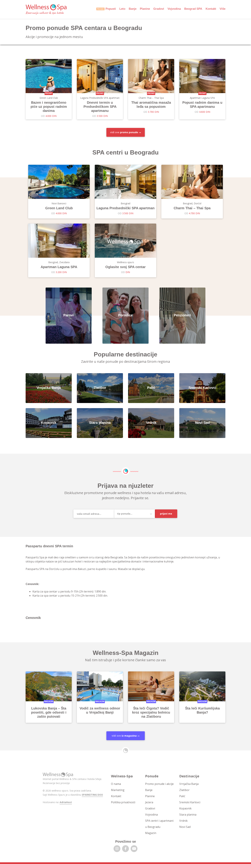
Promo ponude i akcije (159, 784)
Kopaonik (185, 808)
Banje (132, 8)
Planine (145, 8)
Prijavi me (166, 513)
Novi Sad (185, 827)
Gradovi (158, 8)
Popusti (111, 8)
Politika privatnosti (123, 802)
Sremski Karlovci (189, 802)
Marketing (117, 790)
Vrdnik (183, 821)
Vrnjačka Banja (189, 784)
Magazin (150, 833)
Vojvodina (174, 8)
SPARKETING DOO (92, 794)
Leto (122, 8)
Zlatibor (184, 790)
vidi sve (124, 132)
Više (222, 8)
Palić (182, 796)
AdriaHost (66, 802)
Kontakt (211, 8)
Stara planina (187, 814)
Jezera (149, 802)
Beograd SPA (193, 8)
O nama (116, 784)
